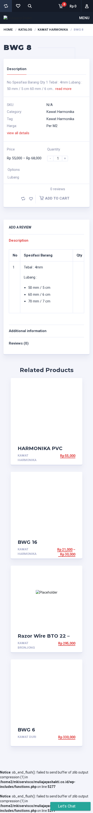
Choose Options (60, 549)
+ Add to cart (63, 456)
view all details (18, 133)
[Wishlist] (18, 6)
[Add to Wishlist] (31, 198)
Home (8, 29)
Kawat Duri (27, 737)
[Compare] (6, 6)
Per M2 (51, 126)
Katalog (25, 29)
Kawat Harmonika (53, 29)
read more (63, 89)
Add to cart (57, 198)
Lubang (13, 177)
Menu (84, 18)
